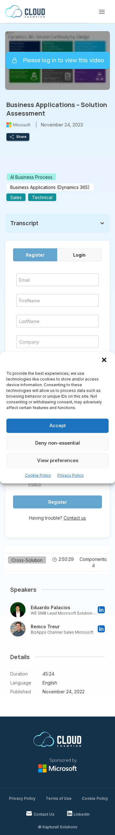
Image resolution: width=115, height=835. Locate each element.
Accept (58, 425)
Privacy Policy (70, 475)
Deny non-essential (57, 443)
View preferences (57, 460)
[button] (105, 360)
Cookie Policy (38, 475)
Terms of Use (59, 798)
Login (79, 255)
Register (35, 255)
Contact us (75, 518)
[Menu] (102, 11)
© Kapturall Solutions (57, 827)
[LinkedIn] (101, 609)
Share (21, 136)
